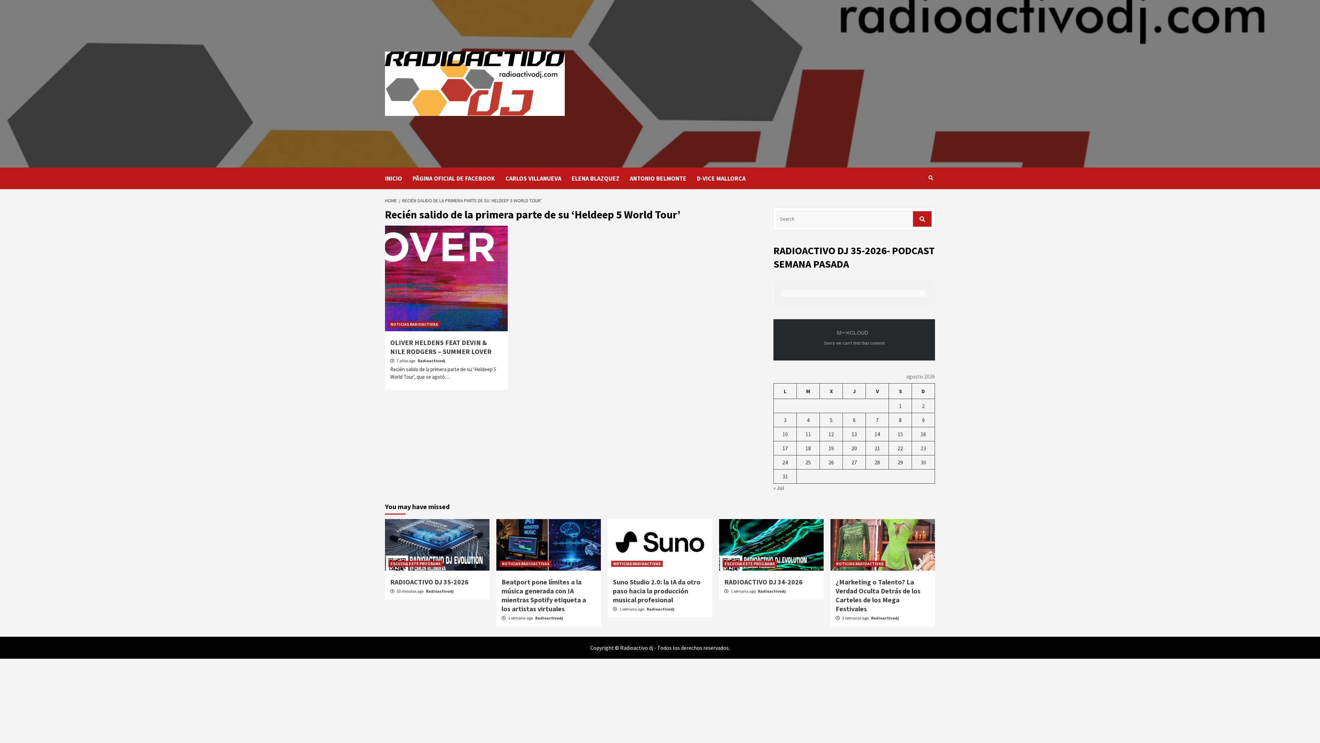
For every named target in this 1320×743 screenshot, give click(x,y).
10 (785, 434)
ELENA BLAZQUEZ (595, 178)
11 (808, 434)
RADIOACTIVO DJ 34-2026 (763, 582)
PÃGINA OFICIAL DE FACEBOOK (453, 178)
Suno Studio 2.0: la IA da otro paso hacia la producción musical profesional (657, 591)
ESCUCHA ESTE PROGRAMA (415, 563)
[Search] (930, 177)
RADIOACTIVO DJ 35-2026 (429, 582)
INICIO (393, 178)
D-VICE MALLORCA (721, 178)
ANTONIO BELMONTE (658, 178)
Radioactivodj (432, 360)
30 (923, 462)
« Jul (778, 487)
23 (923, 448)
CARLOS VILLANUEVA (533, 178)
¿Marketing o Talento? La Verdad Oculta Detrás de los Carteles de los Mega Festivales (878, 595)
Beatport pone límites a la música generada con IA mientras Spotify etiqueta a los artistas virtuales (544, 595)
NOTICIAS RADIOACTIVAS (414, 324)
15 (900, 434)
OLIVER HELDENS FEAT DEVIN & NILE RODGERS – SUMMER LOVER (441, 347)
